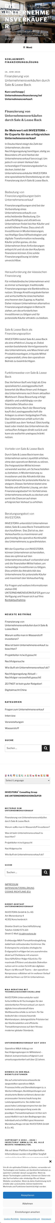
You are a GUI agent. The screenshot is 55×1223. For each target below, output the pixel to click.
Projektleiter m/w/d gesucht (21, 655)
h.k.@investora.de (27, 933)
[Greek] (17, 775)
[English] (6, 775)
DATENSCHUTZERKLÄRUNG (19, 888)
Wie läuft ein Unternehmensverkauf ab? (27, 667)
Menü (29, 47)
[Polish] (33, 775)
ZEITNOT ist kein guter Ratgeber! (23, 683)
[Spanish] (42, 775)
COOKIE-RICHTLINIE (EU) (18, 891)
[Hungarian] (20, 775)
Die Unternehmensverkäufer (27, 16)
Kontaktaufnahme (15, 600)
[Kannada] (28, 775)
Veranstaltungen (14, 722)
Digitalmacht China (16, 690)
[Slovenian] (39, 775)
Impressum (46, 1219)
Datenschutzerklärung (30, 1219)
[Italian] (22, 775)
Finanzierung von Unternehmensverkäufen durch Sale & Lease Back (27, 80)
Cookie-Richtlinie (11, 1219)
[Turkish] (47, 775)
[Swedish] (44, 775)
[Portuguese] (36, 775)
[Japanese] (25, 775)
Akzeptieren (27, 1195)
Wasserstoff (12, 728)
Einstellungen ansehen (27, 1212)
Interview (10, 715)
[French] (11, 775)
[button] (50, 1161)
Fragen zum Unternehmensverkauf (24, 709)
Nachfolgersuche (14, 661)
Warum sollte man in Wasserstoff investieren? (27, 827)
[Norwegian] (31, 775)
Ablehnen (27, 1203)
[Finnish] (9, 775)
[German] (14, 775)
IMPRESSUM (11, 884)
